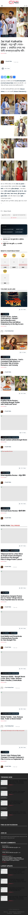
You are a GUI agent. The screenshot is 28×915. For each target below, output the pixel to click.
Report (15, 217)
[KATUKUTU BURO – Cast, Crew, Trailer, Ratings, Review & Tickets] (4, 813)
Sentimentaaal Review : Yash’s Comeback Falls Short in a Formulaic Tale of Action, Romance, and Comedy (12, 362)
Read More (3, 797)
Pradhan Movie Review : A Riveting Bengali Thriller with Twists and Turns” (10, 402)
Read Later (7, 215)
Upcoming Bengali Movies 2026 (10, 437)
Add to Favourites (20, 215)
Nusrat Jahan (20, 229)
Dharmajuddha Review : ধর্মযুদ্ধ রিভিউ (13, 475)
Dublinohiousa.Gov (6, 856)
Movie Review (6, 472)
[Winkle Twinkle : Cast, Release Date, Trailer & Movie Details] (14, 698)
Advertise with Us (17, 913)
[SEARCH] (26, 6)
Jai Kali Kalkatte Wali (8, 229)
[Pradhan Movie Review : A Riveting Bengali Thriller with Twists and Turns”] (14, 383)
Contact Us (9, 913)
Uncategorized (15, 550)
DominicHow (5, 846)
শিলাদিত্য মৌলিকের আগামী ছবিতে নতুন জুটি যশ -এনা (11, 847)
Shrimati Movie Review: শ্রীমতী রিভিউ (13, 511)
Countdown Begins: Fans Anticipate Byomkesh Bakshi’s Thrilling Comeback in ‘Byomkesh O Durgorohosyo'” (13, 859)
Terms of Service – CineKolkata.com (16, 911)
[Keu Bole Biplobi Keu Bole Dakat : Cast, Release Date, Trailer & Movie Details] (4, 802)
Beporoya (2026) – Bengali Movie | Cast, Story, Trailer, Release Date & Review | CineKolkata (13, 678)
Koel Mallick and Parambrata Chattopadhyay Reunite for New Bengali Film (11, 638)
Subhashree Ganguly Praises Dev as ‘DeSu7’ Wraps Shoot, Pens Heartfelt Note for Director (12, 598)
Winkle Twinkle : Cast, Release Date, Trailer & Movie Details (12, 718)
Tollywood (5, 314)
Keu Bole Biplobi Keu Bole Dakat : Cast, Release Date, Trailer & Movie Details (16, 802)
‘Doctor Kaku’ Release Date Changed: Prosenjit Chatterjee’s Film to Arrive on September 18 (12, 757)
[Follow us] (24, 6)
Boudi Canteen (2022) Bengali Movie (14, 440)
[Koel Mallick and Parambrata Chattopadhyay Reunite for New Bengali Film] (14, 618)
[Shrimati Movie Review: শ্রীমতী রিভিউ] (14, 493)
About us (6, 911)
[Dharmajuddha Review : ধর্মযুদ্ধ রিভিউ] (14, 458)
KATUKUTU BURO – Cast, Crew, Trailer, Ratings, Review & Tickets (17, 812)
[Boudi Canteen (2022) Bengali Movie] (14, 422)
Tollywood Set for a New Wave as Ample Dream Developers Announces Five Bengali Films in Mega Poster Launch (12, 556)
